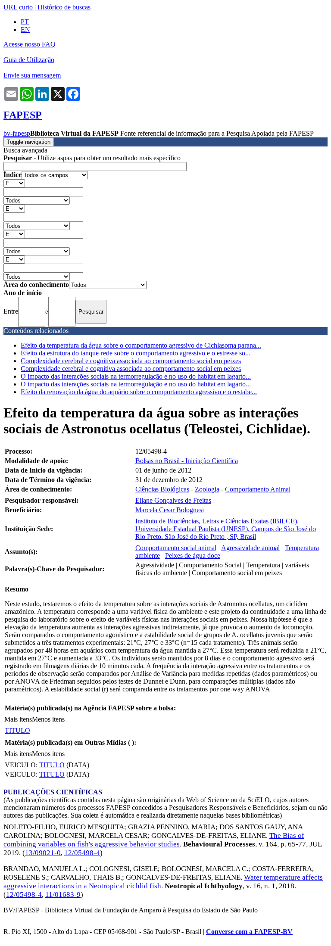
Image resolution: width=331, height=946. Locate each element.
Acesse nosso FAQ (29, 44)
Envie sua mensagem (32, 75)
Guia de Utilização (28, 59)
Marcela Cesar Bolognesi (169, 509)
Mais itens (18, 719)
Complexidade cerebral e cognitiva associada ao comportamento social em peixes (131, 360)
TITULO (17, 730)
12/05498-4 (82, 853)
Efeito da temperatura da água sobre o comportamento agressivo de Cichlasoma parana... (141, 345)
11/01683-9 (63, 894)
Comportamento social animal (175, 547)
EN (25, 29)
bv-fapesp (16, 133)
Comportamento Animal (257, 489)
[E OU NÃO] (14, 183)
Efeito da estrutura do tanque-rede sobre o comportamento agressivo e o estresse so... (135, 353)
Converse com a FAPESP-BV (249, 931)
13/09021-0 (43, 853)
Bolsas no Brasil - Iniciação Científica (186, 460)
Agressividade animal (250, 547)
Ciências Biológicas (162, 489)
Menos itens (48, 719)
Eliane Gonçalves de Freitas (173, 500)
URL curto (18, 7)
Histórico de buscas (64, 7)
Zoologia (207, 489)
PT (25, 21)
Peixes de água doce (192, 555)
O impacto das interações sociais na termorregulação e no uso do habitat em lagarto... (136, 376)
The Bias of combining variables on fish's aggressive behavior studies (153, 839)
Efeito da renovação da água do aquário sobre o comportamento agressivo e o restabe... (139, 391)
